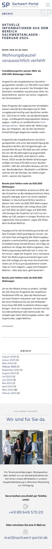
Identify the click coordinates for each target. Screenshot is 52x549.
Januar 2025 (8, 360)
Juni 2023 (7, 380)
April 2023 (7, 386)
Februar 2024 (9, 366)
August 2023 (9, 373)
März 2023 (8, 389)
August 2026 (9, 356)
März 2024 (8, 363)
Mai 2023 (7, 383)
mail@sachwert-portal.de (26, 537)
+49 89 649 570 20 (26, 512)
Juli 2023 (7, 376)
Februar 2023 (9, 393)
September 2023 (11, 370)
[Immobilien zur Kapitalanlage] (20, 4)
